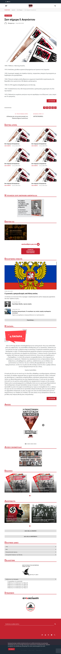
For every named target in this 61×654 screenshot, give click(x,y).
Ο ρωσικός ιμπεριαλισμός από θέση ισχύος (21, 293)
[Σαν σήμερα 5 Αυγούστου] (30, 61)
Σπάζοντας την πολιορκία (12, 579)
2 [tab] (31, 496)
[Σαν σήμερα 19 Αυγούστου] (44, 174)
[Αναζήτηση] (55, 5)
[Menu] (6, 5)
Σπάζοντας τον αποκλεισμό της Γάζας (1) (18, 587)
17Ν (7, 546)
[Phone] (54, 635)
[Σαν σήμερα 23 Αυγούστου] (44, 135)
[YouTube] (45, 635)
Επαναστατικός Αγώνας (11, 552)
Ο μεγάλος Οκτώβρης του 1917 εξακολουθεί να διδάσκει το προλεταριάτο (43, 519)
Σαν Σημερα (8, 15)
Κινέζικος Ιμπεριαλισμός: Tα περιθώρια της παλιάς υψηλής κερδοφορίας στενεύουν (31, 313)
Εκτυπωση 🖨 (51, 100)
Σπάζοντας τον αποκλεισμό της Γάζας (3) (18, 584)
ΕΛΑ (7, 549)
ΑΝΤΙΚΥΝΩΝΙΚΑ (38, 116)
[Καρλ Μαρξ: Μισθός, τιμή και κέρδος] (8, 304)
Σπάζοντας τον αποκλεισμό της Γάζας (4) (18, 583)
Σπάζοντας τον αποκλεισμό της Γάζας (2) (18, 586)
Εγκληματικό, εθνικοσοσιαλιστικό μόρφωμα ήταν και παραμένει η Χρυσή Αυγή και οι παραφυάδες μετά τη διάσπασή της (17, 520)
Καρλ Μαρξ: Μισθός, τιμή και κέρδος (22, 304)
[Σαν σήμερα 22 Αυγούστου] (17, 155)
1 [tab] (30, 496)
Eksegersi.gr (11, 23)
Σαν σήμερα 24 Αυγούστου (11, 144)
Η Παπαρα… (9, 326)
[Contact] (51, 635)
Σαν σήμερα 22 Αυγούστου (11, 163)
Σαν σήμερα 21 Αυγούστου (38, 163)
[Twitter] (42, 635)
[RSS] (48, 635)
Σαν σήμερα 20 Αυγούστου (11, 183)
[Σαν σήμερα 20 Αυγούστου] (17, 174)
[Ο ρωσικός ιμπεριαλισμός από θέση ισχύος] (31, 275)
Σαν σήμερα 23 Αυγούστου (38, 144)
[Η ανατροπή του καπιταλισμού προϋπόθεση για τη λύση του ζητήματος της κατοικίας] (17, 483)
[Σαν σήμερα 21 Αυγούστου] (44, 155)
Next (43, 425)
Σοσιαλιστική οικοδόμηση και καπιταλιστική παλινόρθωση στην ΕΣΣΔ (44, 489)
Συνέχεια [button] (11, 649)
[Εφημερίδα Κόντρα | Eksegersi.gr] (30, 5)
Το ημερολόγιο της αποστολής (15, 581)
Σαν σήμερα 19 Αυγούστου (38, 183)
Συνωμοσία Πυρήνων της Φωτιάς (14, 554)
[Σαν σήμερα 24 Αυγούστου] (17, 135)
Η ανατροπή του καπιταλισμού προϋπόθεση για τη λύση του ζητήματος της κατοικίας (16, 490)
